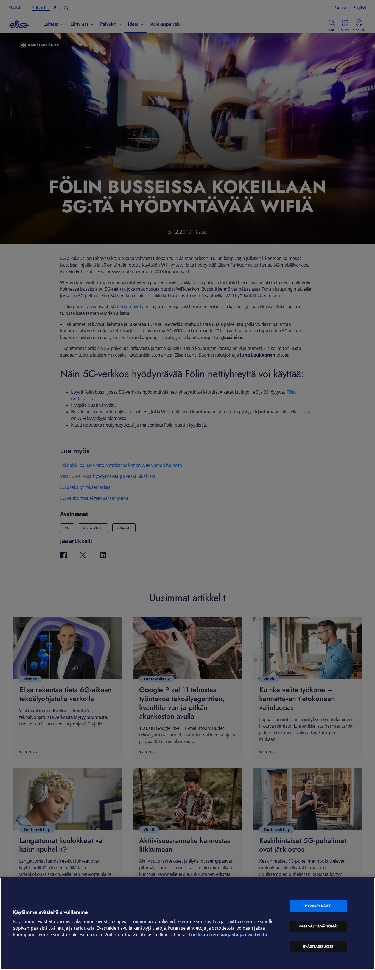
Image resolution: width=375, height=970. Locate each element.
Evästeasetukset (318, 946)
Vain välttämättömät (318, 926)
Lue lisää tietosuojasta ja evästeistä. (229, 935)
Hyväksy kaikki (318, 906)
